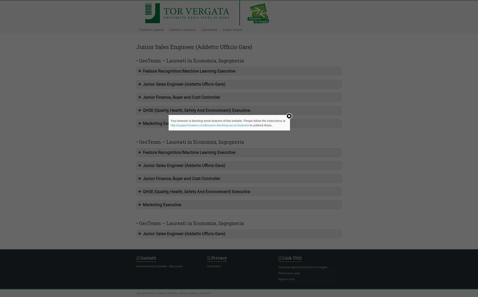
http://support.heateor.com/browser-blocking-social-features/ (209, 125)
